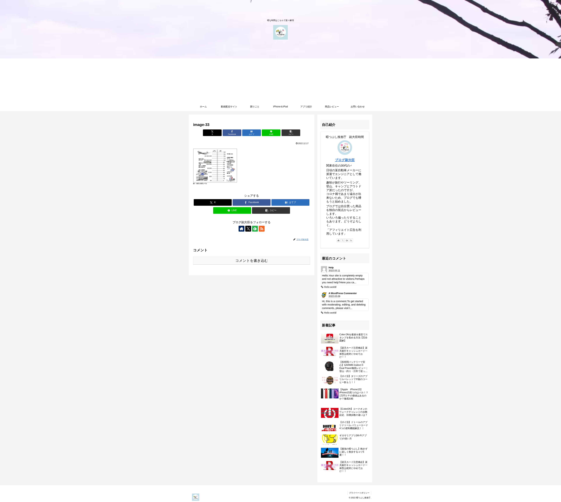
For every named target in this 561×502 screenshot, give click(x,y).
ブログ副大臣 (345, 160)
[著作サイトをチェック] (241, 229)
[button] (291, 132)
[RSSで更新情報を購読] (262, 229)
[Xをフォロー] (248, 229)
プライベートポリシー (359, 493)
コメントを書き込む (251, 261)
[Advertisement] (280, 80)
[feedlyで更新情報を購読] (255, 229)
